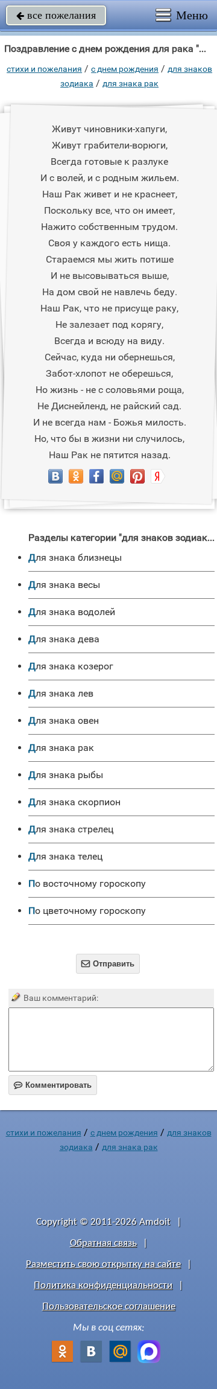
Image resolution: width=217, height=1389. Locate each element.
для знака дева (63, 639)
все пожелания (56, 15)
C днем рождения (125, 69)
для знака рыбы (65, 775)
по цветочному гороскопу (87, 910)
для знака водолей (71, 612)
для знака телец (65, 856)
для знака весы (64, 584)
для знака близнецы (75, 557)
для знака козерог (70, 666)
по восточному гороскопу (87, 883)
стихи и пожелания (44, 69)
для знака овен (63, 720)
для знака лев (60, 693)
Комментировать (53, 1085)
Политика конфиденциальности (103, 1285)
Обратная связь (103, 1243)
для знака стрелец (70, 829)
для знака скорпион (74, 802)
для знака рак (130, 83)
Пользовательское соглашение (108, 1306)
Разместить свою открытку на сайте (103, 1264)
